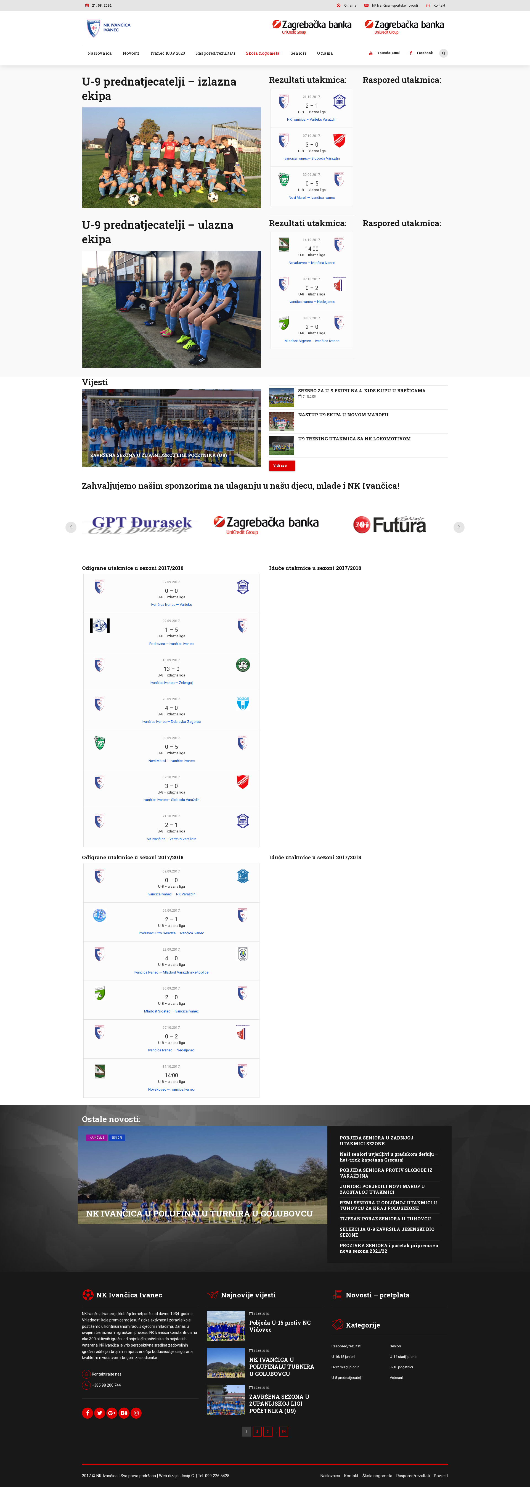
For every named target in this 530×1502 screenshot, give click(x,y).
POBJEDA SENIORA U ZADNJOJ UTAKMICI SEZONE (377, 1140)
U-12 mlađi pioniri (345, 1367)
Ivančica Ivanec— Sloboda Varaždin (312, 158)
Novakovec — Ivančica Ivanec (312, 263)
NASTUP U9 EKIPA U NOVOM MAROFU (343, 414)
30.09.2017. (312, 175)
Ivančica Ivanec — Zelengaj (171, 683)
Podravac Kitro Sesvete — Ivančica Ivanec (171, 933)
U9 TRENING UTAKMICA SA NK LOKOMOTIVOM (354, 438)
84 (284, 1431)
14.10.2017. (312, 240)
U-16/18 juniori (343, 1357)
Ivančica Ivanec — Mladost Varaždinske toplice (171, 972)
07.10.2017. (312, 136)
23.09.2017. (172, 699)
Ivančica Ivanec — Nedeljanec (312, 302)
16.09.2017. (172, 660)
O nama (325, 53)
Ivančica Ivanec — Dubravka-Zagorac (171, 722)
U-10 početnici (401, 1367)
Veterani (396, 1378)
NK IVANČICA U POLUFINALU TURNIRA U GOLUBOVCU (199, 1213)
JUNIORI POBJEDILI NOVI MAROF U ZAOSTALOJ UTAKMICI (382, 1189)
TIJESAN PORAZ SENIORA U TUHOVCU (385, 1218)
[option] (140, 529)
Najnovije (96, 1137)
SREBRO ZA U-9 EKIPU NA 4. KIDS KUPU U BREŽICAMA (362, 390)
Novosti (131, 53)
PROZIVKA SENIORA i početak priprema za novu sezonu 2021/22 (389, 1248)
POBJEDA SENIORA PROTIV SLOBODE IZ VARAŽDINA (386, 1173)
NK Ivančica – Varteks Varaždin (311, 119)
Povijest (441, 1476)
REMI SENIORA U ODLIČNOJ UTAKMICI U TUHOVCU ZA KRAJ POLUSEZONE (388, 1205)
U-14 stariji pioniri (403, 1357)
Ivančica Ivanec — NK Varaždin (171, 894)
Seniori (298, 53)
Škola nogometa (263, 53)
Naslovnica (100, 53)
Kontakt (351, 1476)
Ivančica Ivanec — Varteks (171, 604)
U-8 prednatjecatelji (347, 1378)
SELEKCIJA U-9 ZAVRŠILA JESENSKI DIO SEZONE (387, 1232)
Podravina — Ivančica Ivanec (171, 644)
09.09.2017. (172, 621)
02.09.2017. (172, 582)
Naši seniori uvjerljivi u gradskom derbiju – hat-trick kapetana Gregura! (389, 1157)
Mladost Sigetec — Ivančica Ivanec (312, 341)
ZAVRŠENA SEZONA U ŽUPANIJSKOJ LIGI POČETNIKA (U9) (158, 455)
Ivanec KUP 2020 (167, 53)
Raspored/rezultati (215, 53)
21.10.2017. (312, 97)
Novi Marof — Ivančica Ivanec (312, 197)
